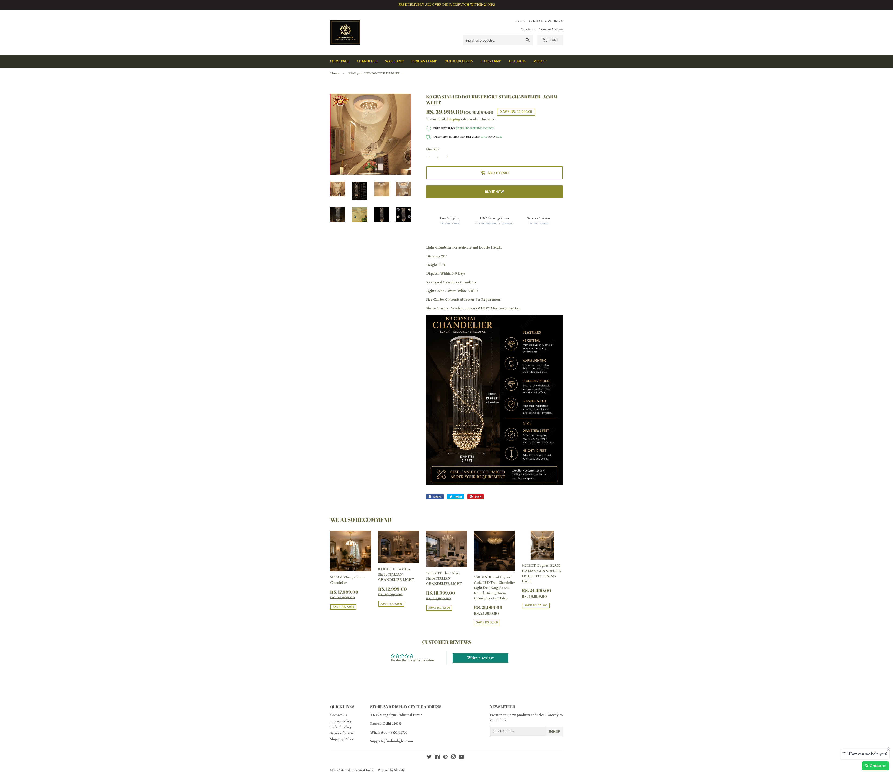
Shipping (453, 119)
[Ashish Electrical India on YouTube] (461, 757)
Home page (339, 61)
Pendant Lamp (424, 61)
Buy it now (494, 192)
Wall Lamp (394, 61)
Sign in (526, 29)
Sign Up (554, 731)
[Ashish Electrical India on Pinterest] (445, 757)
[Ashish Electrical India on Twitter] (429, 757)
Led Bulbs (517, 61)
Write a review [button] (480, 658)
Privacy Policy (341, 721)
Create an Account (550, 29)
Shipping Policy (342, 739)
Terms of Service (342, 733)
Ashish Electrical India (357, 770)
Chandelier (367, 61)
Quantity (432, 149)
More (538, 61)
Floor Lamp (491, 61)
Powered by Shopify (391, 770)
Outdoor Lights (459, 61)
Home (334, 73)
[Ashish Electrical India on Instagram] (453, 757)
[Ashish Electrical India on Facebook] (437, 757)
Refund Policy (341, 727)
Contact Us (338, 715)
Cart (553, 40)
